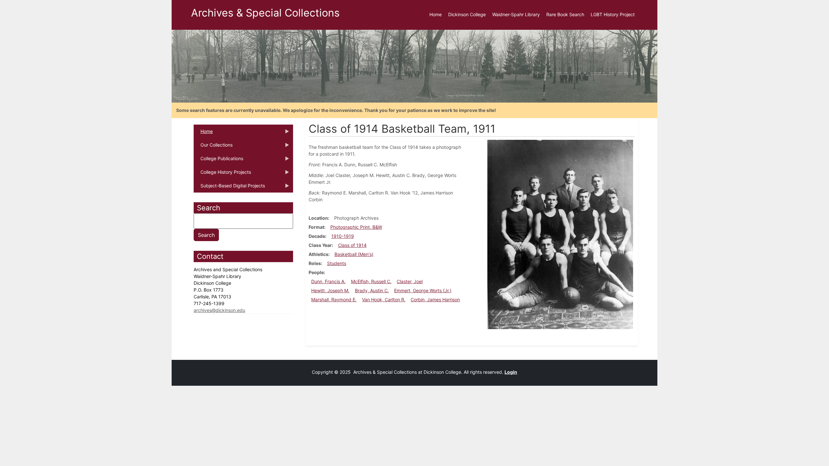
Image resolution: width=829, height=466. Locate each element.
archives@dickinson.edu (219, 310)
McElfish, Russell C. (371, 281)
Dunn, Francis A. (328, 281)
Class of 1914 (352, 245)
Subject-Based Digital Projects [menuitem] (229, 188)
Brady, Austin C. (372, 290)
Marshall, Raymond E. (334, 299)
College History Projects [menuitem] (222, 174)
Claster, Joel (410, 281)
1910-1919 (342, 236)
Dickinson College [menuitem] (467, 14)
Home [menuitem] (435, 14)
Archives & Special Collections (265, 12)
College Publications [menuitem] (218, 160)
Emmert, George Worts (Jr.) (422, 290)
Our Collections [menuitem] (213, 147)
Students (336, 263)
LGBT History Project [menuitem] (613, 14)
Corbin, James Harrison (435, 299)
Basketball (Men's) (354, 254)
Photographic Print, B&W (356, 227)
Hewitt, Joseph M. (330, 290)
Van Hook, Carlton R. (383, 299)
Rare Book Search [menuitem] (565, 14)
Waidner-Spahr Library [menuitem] (516, 14)
